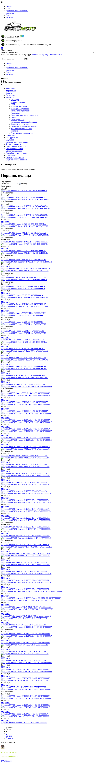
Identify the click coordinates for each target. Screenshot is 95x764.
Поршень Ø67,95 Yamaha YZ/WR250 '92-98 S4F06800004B (25, 393)
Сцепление (15, 113)
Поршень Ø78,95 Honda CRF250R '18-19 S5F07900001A (24, 714)
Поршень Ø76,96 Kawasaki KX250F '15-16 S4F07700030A (25, 518)
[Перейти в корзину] (2, 48)
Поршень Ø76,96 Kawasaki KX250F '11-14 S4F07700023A (25, 509)
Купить (6, 222)
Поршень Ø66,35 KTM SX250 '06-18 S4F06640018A (23, 349)
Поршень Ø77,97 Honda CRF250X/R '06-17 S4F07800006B (25, 678)
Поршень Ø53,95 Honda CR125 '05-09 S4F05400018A (23, 224)
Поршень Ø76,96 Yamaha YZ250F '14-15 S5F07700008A (24, 571)
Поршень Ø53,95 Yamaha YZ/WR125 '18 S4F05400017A (24, 242)
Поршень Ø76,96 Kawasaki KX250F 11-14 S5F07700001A (25, 545)
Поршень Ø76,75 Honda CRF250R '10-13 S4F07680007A (24, 402)
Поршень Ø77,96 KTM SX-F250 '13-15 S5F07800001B (23, 651)
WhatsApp (7, 761)
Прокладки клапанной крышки (24, 122)
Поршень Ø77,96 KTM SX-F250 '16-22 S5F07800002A (24, 660)
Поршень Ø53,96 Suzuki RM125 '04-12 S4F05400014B (23, 260)
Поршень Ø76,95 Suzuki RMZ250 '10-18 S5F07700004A (24, 473)
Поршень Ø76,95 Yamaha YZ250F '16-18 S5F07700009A (24, 482)
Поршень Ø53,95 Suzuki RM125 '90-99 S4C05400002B (23, 233)
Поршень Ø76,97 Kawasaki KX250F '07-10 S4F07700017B (25, 580)
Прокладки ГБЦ (17, 120)
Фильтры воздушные (20, 108)
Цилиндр (15, 100)
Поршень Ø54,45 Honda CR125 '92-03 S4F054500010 (23, 286)
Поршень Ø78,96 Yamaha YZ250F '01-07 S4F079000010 (24, 723)
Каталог (9, 6)
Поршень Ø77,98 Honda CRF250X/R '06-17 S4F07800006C (25, 705)
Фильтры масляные (19, 106)
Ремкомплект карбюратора (22, 133)
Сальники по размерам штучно (24, 126)
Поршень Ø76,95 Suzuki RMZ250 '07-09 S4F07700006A (24, 455)
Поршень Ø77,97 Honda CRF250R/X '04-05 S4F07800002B (25, 669)
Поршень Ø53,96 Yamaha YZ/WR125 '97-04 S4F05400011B (25, 268)
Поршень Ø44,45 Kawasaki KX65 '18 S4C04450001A (23, 197)
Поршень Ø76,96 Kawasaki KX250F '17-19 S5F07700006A (25, 536)
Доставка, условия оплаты (17, 11)
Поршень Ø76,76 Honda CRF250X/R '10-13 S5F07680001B (25, 447)
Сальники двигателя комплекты (24, 115)
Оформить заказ (55, 54)
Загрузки (9, 17)
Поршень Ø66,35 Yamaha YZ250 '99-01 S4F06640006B (23, 358)
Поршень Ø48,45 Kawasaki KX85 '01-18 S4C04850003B (24, 215)
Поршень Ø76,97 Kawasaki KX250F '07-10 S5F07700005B (25, 589)
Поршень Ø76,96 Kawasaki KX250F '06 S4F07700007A (24, 491)
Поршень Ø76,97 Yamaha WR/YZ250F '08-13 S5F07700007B (26, 616)
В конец (9, 738)
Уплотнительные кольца (21, 124)
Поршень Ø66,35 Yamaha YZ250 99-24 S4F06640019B (23, 366)
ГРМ (13, 104)
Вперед (9, 736)
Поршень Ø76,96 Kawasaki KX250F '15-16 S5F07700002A (25, 527)
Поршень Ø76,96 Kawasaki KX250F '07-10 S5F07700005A (25, 500)
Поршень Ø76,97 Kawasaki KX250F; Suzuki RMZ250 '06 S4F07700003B (31, 598)
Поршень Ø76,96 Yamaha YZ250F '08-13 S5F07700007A (24, 562)
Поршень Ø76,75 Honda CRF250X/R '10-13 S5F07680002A (25, 438)
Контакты (10, 13)
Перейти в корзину (40, 54)
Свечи (13, 117)
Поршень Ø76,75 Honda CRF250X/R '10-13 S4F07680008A (25, 420)
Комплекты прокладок (20, 111)
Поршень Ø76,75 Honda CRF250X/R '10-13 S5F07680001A (25, 429)
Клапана (14, 131)
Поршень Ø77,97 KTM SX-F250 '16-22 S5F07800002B (23, 687)
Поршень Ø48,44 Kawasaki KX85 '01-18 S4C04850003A (24, 206)
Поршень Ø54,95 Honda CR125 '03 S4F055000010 (22, 295)
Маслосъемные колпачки (21, 129)
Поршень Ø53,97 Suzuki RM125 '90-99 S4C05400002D (24, 277)
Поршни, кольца (18, 102)
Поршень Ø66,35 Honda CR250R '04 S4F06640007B (22, 340)
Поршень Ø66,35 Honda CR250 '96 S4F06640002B (22, 322)
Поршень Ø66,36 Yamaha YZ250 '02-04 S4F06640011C (23, 384)
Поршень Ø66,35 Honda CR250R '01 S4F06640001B (22, 331)
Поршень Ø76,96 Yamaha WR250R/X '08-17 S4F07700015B (25, 553)
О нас (8, 8)
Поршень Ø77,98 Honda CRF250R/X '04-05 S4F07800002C (25, 696)
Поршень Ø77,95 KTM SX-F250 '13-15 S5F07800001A (24, 625)
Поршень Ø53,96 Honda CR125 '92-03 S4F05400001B (23, 251)
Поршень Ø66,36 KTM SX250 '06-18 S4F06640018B (23, 375)
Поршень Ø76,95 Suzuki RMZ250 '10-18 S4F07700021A (24, 464)
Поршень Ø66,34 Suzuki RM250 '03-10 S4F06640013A (23, 304)
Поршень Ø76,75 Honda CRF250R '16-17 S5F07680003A (24, 411)
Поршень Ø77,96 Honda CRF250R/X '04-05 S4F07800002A (25, 634)
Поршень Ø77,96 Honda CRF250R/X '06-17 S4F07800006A (25, 643)
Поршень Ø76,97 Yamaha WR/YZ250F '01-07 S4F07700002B (26, 607)
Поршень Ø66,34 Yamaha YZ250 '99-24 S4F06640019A (24, 313)
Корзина (9, 15)
